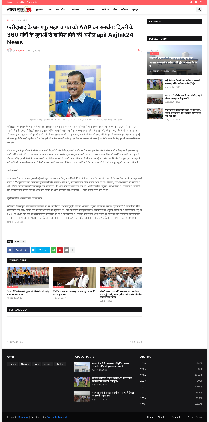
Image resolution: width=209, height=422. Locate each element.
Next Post (135, 342)
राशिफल (124, 9)
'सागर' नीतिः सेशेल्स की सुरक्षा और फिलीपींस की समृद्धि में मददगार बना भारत (28, 293)
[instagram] (201, 2)
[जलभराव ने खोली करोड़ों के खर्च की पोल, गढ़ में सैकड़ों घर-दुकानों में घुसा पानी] (155, 99)
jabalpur (60, 364)
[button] (199, 9)
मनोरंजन (105, 9)
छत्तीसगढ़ (76, 9)
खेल (115, 9)
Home (9, 2)
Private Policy (194, 417)
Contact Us (32, 2)
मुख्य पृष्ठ (39, 9)
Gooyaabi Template (57, 417)
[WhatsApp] (53, 250)
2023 (171, 380)
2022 (171, 386)
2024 (171, 375)
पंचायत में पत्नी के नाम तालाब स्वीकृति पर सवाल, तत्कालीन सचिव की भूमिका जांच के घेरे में (110, 365)
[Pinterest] (60, 250)
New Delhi (21, 20)
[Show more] (72, 250)
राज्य (50, 9)
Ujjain (36, 364)
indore (47, 364)
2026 (171, 363)
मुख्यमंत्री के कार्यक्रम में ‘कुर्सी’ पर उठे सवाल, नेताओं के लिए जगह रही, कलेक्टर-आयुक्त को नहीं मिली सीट (183, 112)
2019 (171, 404)
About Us (19, 2)
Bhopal (12, 364)
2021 (171, 392)
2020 (171, 398)
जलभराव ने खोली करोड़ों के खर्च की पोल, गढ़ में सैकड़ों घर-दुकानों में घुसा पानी (183, 96)
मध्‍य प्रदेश (60, 9)
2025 (171, 369)
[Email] (66, 250)
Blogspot (23, 417)
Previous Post (16, 342)
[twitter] (191, 2)
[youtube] (196, 2)
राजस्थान (91, 9)
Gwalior (25, 364)
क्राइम (135, 9)
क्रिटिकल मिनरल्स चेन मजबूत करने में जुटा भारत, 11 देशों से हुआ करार (74, 293)
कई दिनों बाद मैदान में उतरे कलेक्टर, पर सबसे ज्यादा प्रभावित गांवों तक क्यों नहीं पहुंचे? (182, 82)
